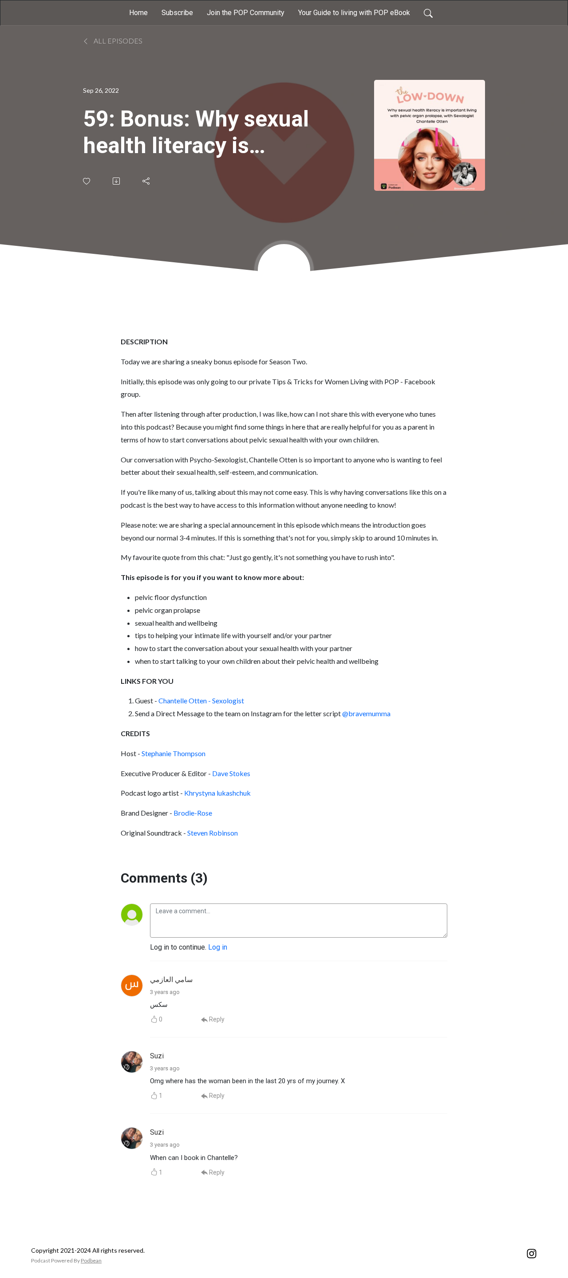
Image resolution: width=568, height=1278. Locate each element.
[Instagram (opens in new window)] (531, 1253)
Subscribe (177, 12)
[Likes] (87, 181)
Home (138, 12)
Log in (217, 947)
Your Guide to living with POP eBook (354, 12)
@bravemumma (366, 713)
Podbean (91, 1260)
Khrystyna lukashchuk (217, 793)
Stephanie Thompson (173, 753)
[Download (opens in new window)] (117, 181)
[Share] (147, 181)
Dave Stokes (231, 773)
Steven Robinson (212, 832)
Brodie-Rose (193, 813)
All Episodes (117, 40)
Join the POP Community (245, 12)
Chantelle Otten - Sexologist (201, 700)
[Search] (428, 13)
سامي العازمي (171, 979)
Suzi (157, 1056)
